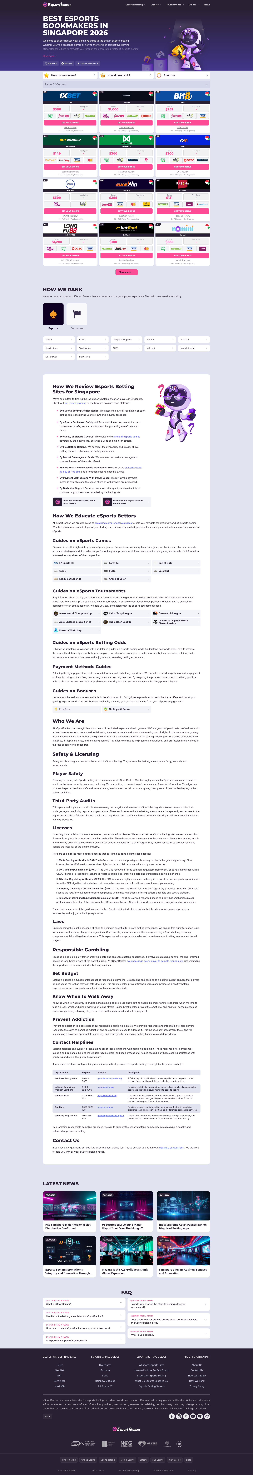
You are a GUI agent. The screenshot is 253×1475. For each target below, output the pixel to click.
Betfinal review (126, 260)
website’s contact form (171, 1147)
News (207, 4)
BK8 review (182, 127)
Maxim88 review (126, 171)
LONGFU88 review (70, 260)
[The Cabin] (167, 1444)
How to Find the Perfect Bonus (152, 1370)
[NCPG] (126, 1444)
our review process (75, 403)
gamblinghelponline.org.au (111, 1115)
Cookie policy (97, 1470)
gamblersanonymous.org (110, 1078)
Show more (125, 272)
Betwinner (59, 1380)
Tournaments (173, 4)
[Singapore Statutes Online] (108, 1444)
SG (46, 1416)
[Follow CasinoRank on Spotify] (200, 1416)
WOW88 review (70, 215)
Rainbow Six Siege (105, 1380)
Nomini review (183, 260)
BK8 (59, 1375)
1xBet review (70, 127)
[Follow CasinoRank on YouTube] (193, 1416)
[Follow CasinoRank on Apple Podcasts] (207, 1416)
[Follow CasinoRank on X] (186, 1416)
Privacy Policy (196, 1386)
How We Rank (197, 1380)
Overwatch (105, 1365)
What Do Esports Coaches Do (151, 1380)
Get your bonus (70, 123)
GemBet (59, 1370)
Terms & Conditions (66, 1470)
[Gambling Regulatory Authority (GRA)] (83, 1444)
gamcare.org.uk (105, 1107)
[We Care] (147, 1444)
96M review (182, 171)
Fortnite (105, 1370)
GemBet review (126, 127)
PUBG (105, 1375)
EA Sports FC (105, 1386)
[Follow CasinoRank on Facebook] (172, 1416)
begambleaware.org (107, 1095)
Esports (154, 4)
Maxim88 (59, 1386)
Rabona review (182, 215)
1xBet (59, 1365)
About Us (197, 1365)
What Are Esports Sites (151, 1365)
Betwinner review (70, 171)
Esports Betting (134, 4)
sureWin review (126, 215)
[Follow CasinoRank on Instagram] (179, 1416)
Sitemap (192, 1470)
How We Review (197, 1375)
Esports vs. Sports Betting (151, 1375)
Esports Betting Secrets (152, 1386)
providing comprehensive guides (113, 522)
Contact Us (197, 1370)
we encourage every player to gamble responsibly (155, 960)
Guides (192, 4)
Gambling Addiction (163, 1470)
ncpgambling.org (106, 1087)
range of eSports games (126, 436)
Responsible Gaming (128, 1470)
